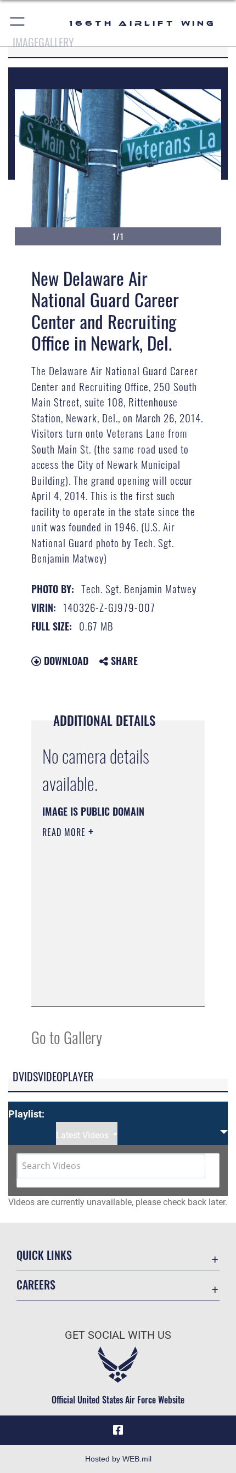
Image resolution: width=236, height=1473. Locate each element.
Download (64, 661)
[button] (18, 23)
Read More (65, 832)
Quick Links (44, 1255)
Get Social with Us (118, 1335)
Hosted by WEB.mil (118, 1458)
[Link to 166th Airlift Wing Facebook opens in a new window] (118, 1430)
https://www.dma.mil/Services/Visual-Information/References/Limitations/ (109, 986)
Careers (35, 1285)
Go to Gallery (66, 1036)
